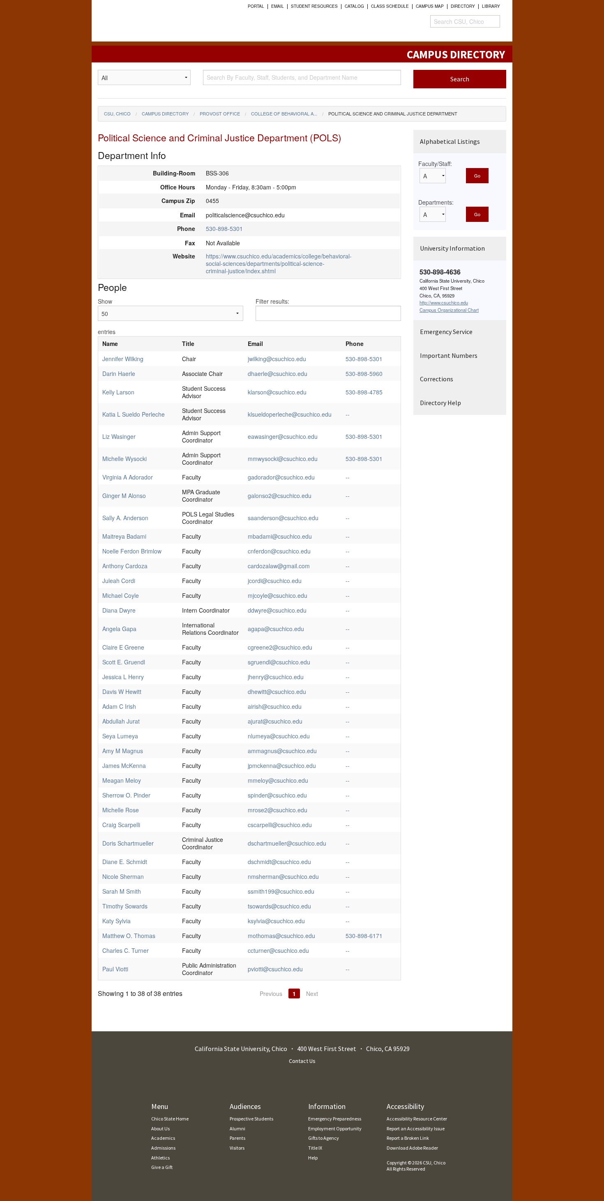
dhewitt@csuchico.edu (277, 691)
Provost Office (220, 113)
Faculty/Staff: (435, 163)
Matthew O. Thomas (128, 935)
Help (313, 1158)
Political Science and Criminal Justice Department (392, 113)
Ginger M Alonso (124, 495)
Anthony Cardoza (125, 566)
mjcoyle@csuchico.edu (277, 595)
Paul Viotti (115, 969)
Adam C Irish (119, 706)
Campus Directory (165, 113)
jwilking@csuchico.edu (277, 359)
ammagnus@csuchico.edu (282, 751)
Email (277, 6)
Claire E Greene (123, 647)
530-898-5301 (224, 228)
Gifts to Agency (323, 1138)
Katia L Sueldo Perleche (133, 414)
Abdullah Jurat (121, 721)
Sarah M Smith (121, 891)
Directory (463, 6)
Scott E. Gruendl (123, 662)
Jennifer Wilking (122, 359)
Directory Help (440, 403)
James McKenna (124, 765)
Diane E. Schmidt (124, 862)
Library (491, 6)
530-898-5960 (364, 373)
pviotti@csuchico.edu (275, 969)
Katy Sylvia (116, 921)
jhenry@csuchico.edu (276, 677)
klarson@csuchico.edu (277, 392)
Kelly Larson (118, 392)
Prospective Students (251, 1119)
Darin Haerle (118, 373)
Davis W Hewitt (121, 691)
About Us (160, 1128)
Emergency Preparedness (334, 1119)
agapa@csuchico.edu (276, 629)
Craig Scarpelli (121, 825)
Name (110, 343)
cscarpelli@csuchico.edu (280, 825)
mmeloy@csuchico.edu (278, 780)
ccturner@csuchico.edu (278, 950)
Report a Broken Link (408, 1138)
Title (188, 343)
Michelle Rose (120, 810)
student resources (314, 6)
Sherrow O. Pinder (126, 795)
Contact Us (302, 1061)
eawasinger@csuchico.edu (283, 436)
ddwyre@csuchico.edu (277, 610)
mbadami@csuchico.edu (280, 536)
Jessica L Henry (123, 677)
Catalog (354, 6)
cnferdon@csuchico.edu (279, 551)
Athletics (160, 1158)
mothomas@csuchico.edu (281, 935)
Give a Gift (162, 1167)
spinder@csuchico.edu (277, 795)
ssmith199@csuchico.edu (281, 891)
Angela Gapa (119, 629)
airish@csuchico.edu (275, 706)
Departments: (436, 202)
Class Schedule (390, 6)
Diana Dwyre (119, 610)
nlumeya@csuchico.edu (279, 736)
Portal (256, 6)
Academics (163, 1138)
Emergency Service (446, 331)
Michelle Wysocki (124, 458)
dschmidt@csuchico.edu (279, 862)
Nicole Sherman (123, 876)
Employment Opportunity (335, 1128)
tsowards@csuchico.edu (279, 906)
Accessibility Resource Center (417, 1119)
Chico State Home (170, 1119)
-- (348, 414)
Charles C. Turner (125, 950)
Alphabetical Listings (450, 141)
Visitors (237, 1148)
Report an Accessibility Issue (416, 1128)
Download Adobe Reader (412, 1148)
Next (312, 993)
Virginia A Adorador (127, 477)
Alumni (237, 1128)
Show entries (106, 316)
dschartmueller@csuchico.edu (287, 843)
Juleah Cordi (118, 580)
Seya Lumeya (120, 736)
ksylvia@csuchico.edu (276, 921)
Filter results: (272, 301)
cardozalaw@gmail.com (279, 566)
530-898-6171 (364, 935)
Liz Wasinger (119, 436)
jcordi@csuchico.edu (275, 580)
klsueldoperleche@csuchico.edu (290, 414)
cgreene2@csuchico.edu (280, 647)
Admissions (163, 1148)
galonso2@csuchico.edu (279, 495)
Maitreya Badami (124, 536)
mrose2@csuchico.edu (277, 810)
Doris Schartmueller (128, 843)
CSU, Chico (117, 113)
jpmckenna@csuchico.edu (282, 765)
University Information (452, 248)
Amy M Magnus (122, 751)
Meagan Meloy (121, 780)
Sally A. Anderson (125, 518)
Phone (355, 343)
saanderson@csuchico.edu (283, 518)
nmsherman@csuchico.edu (283, 876)
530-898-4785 (364, 392)
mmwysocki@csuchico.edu (283, 458)
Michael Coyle (120, 595)
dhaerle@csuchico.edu (277, 373)
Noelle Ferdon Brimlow (131, 551)
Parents (237, 1138)
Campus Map (430, 6)
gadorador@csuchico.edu (281, 477)
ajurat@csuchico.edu (275, 721)
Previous (271, 993)
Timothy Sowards (125, 906)
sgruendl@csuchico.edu (279, 662)
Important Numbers (448, 355)
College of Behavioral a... (284, 113)
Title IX (315, 1148)
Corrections (436, 379)
